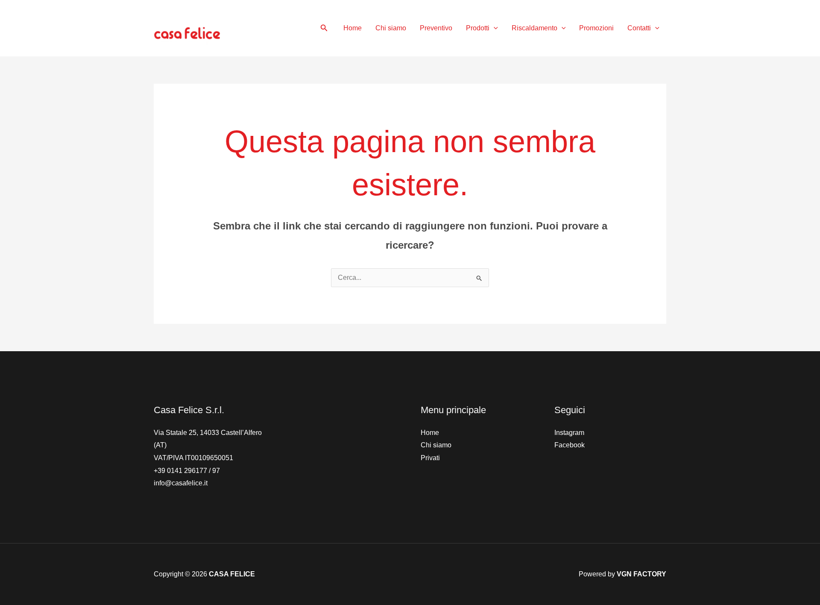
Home (352, 28)
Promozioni (596, 28)
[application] (493, 28)
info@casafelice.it (181, 483)
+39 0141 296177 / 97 (187, 470)
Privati (430, 457)
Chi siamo (390, 28)
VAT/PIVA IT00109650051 (193, 457)
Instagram (569, 432)
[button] (324, 28)
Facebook (569, 445)
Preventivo (436, 28)
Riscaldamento (534, 28)
